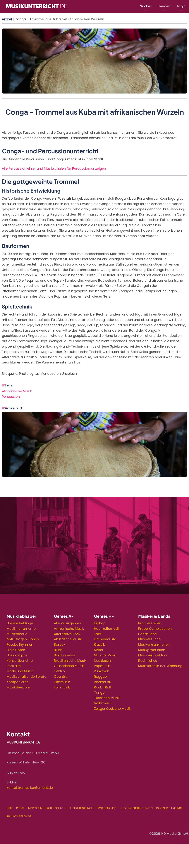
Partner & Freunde (169, 808)
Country (60, 676)
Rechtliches (147, 660)
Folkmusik (62, 687)
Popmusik (102, 665)
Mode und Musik (20, 671)
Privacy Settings (19, 816)
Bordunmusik (64, 655)
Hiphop (100, 623)
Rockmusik (102, 682)
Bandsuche (147, 634)
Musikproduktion (151, 650)
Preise (20, 808)
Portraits (14, 665)
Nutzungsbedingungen (136, 808)
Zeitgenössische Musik (112, 708)
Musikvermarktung (153, 655)
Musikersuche (149, 639)
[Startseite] (36, 6)
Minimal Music (105, 655)
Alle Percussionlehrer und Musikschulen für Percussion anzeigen (54, 168)
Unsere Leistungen (81, 808)
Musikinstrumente (21, 628)
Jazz (97, 634)
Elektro (59, 671)
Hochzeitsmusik (107, 628)
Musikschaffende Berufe (26, 676)
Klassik (99, 644)
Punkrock (101, 671)
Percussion (11, 396)
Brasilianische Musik (70, 660)
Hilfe (10, 808)
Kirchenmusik (105, 639)
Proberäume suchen (155, 628)
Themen (163, 6)
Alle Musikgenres (67, 623)
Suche (145, 6)
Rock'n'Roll (102, 687)
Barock (59, 644)
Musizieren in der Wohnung (160, 665)
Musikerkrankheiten (154, 644)
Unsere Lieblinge (20, 623)
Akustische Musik (68, 639)
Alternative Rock (67, 634)
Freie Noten (16, 650)
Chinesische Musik (69, 665)
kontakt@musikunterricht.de (30, 787)
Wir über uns (107, 808)
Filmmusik (62, 682)
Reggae (100, 676)
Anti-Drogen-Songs (23, 639)
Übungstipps (17, 655)
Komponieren (18, 682)
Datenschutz (55, 808)
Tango (99, 692)
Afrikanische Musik (17, 391)
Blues (58, 650)
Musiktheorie (17, 634)
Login (181, 6)
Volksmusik (103, 703)
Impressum (35, 808)
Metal (98, 650)
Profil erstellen (149, 623)
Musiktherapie (18, 687)
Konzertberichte (20, 660)
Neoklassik (102, 660)
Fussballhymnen (20, 644)
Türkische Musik (107, 697)
